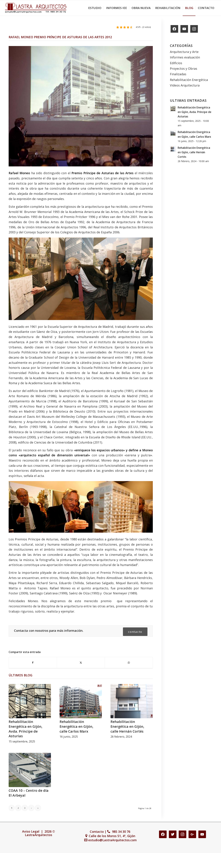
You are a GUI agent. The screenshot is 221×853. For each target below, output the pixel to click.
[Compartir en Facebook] (33, 662)
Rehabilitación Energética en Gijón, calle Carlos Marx (76, 726)
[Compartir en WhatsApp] (129, 662)
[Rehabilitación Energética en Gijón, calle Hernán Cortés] (131, 701)
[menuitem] (95, 8)
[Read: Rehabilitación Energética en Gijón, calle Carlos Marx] (173, 133)
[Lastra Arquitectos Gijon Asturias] (35, 8)
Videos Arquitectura (185, 85)
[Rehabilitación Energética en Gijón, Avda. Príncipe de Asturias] (30, 701)
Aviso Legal (30, 831)
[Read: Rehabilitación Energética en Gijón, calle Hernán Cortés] (173, 149)
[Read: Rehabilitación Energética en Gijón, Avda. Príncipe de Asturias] (173, 109)
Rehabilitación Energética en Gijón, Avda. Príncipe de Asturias (25, 728)
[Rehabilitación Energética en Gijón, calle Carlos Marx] (81, 701)
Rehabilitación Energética (189, 80)
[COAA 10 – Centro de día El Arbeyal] (30, 770)
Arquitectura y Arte (184, 52)
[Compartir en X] (81, 662)
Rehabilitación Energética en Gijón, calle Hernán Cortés (127, 726)
